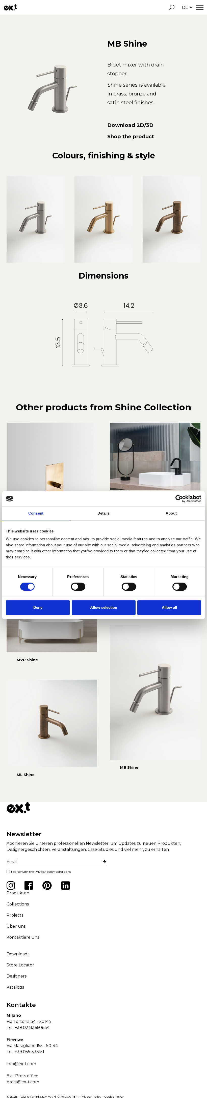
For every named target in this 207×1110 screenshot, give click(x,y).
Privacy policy (45, 871)
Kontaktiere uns (23, 937)
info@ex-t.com (21, 1063)
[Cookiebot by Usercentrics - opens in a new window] (179, 498)
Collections (18, 904)
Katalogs (15, 987)
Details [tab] (103, 513)
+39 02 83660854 (32, 1027)
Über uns (16, 926)
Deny (37, 607)
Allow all (169, 607)
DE (185, 7)
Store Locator (20, 965)
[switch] (78, 587)
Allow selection (103, 607)
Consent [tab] (35, 513)
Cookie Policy (114, 1096)
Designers (17, 976)
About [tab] (171, 513)
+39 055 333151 (29, 1051)
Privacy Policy (91, 1096)
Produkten (18, 893)
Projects (15, 915)
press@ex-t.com (23, 1082)
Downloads (18, 954)
